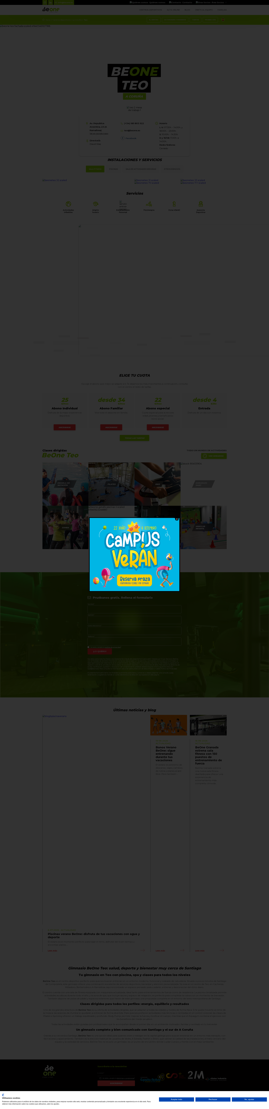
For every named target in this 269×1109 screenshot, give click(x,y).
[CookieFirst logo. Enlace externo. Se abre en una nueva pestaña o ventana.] (3, 1095)
